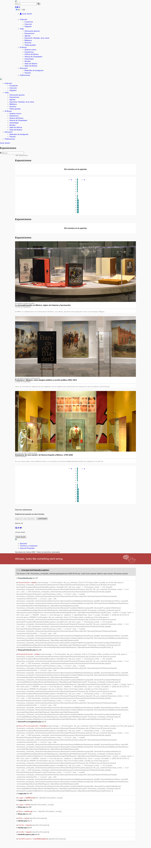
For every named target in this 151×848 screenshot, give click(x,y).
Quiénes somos (30, 50)
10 (78, 200)
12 (78, 205)
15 (78, 212)
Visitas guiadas (30, 45)
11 (78, 203)
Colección (23, 19)
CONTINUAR (42, 519)
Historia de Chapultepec (33, 57)
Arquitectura (29, 52)
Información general (32, 31)
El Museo (23, 47)
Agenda (27, 36)
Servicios (28, 43)
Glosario (28, 73)
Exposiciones (29, 33)
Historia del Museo (31, 54)
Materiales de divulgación (34, 70)
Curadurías (29, 22)
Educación (24, 68)
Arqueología (29, 59)
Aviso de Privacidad (27, 548)
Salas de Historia (31, 63)
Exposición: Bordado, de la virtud (37, 38)
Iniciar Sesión (26, 14)
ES (19, 10)
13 (78, 207)
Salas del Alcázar (31, 66)
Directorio (23, 543)
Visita (22, 29)
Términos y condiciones (29, 546)
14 (78, 210)
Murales (28, 61)
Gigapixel (28, 26)
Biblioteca (28, 40)
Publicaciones (25, 75)
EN (24, 10)
